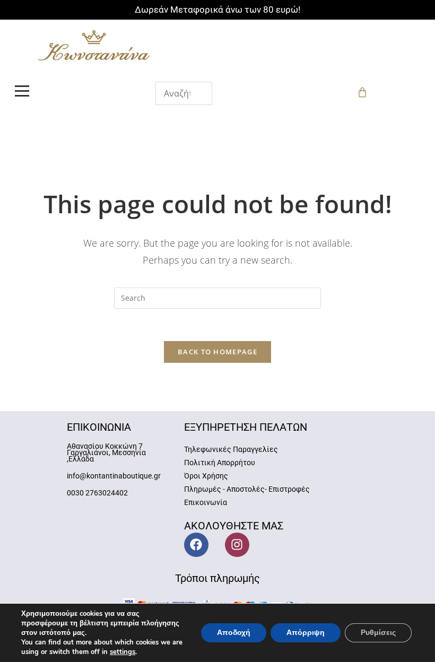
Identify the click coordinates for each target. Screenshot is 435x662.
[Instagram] (237, 545)
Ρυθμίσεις (378, 633)
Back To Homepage (217, 351)
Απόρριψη (305, 633)
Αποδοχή (233, 633)
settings (122, 652)
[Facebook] (196, 545)
